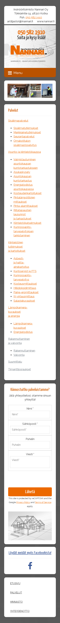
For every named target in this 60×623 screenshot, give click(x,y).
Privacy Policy (23, 502)
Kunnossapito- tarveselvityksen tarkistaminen (24, 231)
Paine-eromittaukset (26, 292)
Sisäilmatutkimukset (26, 128)
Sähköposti (30, 423)
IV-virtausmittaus (24, 296)
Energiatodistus (23, 332)
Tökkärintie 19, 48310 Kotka (31, 13)
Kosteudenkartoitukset (28, 193)
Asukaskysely (22, 172)
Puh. (31, 17)
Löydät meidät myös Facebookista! (30, 553)
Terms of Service (43, 502)
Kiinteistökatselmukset (27, 223)
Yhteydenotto (20, 611)
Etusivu (15, 583)
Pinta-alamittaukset (26, 206)
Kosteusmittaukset (25, 283)
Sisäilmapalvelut (18, 120)
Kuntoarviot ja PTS (25, 271)
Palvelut (16, 592)
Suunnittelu (15, 361)
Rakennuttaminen (24, 350)
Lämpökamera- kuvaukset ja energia (18, 312)
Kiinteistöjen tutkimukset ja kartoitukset (16, 246)
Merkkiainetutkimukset (27, 132)
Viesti (30, 454)
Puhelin (30, 439)
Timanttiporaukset (19, 369)
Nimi (30, 408)
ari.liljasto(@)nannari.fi (20, 21)
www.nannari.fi (45, 21)
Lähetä (30, 492)
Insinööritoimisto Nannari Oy (31, 9)
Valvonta (19, 355)
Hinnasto (16, 601)
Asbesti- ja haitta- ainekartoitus (21, 262)
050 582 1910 (34, 17)
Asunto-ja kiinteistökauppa (24, 151)
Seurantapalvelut (24, 136)
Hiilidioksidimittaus (25, 288)
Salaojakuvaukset (24, 300)
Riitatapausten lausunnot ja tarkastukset (22, 214)
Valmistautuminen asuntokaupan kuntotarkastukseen (26, 164)
